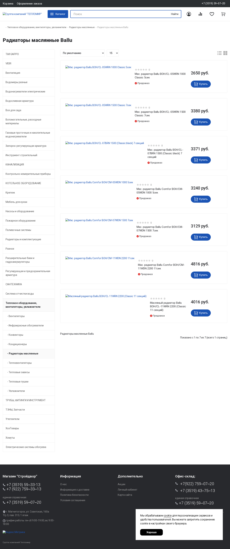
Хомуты (10, 437)
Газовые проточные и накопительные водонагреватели (28, 134)
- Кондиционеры (16, 344)
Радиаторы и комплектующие (23, 239)
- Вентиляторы (15, 316)
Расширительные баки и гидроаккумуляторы (20, 260)
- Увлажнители (15, 390)
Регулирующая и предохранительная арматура (28, 273)
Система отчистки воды (20, 293)
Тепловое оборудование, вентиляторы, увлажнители (36, 27)
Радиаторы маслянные (82, 27)
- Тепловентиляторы (19, 362)
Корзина (8, 3)
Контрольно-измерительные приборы (28, 173)
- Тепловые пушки (17, 381)
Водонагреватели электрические (25, 91)
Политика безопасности (74, 494)
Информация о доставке (74, 489)
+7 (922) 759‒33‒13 (23, 489)
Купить (203, 84)
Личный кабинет (127, 489)
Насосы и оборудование (20, 211)
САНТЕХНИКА (14, 284)
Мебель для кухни (16, 202)
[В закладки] (128, 68)
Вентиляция (13, 72)
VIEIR (8, 63)
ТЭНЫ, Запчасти (15, 409)
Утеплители (12, 419)
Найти (174, 14)
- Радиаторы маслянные (22, 353)
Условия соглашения (72, 500)
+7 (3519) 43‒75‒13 (197, 491)
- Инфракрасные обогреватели (25, 325)
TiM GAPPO (12, 54)
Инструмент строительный (21, 155)
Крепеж (10, 192)
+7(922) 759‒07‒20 (197, 484)
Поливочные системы (18, 230)
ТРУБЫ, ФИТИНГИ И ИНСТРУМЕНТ (26, 400)
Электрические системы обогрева (26, 447)
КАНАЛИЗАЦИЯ (15, 164)
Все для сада (13, 110)
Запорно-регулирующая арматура (26, 145)
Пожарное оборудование (21, 220)
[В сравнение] (128, 74)
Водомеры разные (16, 82)
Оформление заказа (29, 3)
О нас (63, 484)
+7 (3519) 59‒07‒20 (23, 502)
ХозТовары (12, 428)
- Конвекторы (14, 334)
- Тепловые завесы (18, 372)
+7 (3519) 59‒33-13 (23, 485)
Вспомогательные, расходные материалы (23, 121)
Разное (10, 248)
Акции (121, 484)
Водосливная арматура (20, 100)
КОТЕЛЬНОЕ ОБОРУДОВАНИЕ (23, 183)
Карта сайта (125, 494)
